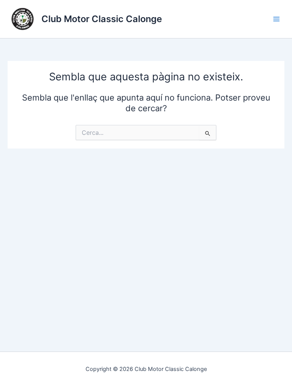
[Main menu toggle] (276, 19)
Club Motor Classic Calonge (101, 18)
